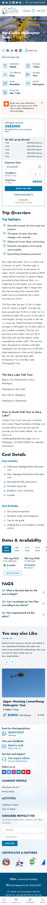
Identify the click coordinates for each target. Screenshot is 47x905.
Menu (39, 10)
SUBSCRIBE (10, 843)
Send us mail (15, 745)
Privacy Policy (8, 791)
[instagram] (14, 772)
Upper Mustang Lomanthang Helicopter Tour (23, 703)
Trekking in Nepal (10, 804)
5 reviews (29, 202)
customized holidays (23, 879)
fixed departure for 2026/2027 (23, 885)
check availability (23, 194)
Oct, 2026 (27, 549)
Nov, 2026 (37, 549)
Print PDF (32, 51)
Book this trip (23, 188)
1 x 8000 (10, 181)
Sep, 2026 (16, 549)
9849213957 (16, 732)
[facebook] (7, 50)
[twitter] (12, 50)
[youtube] (23, 772)
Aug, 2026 (6, 549)
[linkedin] (20, 50)
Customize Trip (12, 57)
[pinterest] (16, 50)
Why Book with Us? (10, 787)
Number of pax (11, 174)
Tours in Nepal (8, 809)
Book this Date (12, 573)
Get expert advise (19, 758)
